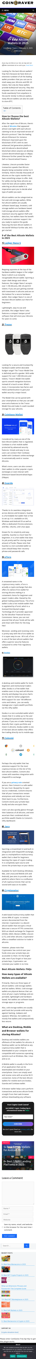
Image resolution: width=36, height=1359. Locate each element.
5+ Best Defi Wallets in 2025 (11, 1310)
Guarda (9, 483)
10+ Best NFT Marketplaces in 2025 (14, 1299)
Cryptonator (12, 890)
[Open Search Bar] (33, 10)
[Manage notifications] (4, 1354)
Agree (13, 1356)
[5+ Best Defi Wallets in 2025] (5, 1306)
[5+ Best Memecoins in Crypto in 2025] (5, 1317)
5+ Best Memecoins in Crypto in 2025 (15, 1321)
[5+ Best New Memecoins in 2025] (5, 1260)
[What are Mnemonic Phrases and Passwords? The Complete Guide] (5, 1282)
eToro (8, 557)
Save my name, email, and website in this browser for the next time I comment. (18, 1227)
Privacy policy (22, 1356)
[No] (34, 1352)
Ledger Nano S (13, 243)
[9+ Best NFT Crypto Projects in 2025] (5, 1271)
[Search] (26, 1245)
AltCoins (18, 51)
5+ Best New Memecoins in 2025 (13, 1264)
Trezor (8, 324)
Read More (29, 65)
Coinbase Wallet (14, 414)
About (18, 1345)
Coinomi (9, 738)
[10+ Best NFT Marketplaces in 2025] (5, 1295)
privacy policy (26, 1129)
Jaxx (7, 826)
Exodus (7, 653)
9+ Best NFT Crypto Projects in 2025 (15, 1275)
